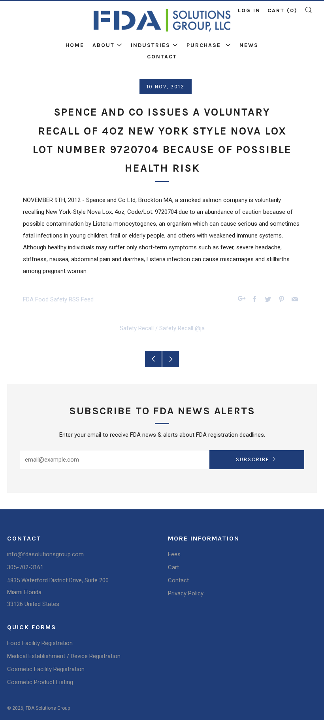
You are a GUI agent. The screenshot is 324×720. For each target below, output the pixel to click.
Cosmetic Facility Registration (46, 669)
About (103, 45)
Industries (150, 45)
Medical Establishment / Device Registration (64, 656)
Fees (174, 554)
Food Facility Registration (40, 643)
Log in (249, 10)
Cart (173, 567)
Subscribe (252, 459)
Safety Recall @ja (182, 328)
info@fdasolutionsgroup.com (45, 554)
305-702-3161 (25, 567)
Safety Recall (137, 328)
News (248, 45)
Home (75, 45)
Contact (162, 56)
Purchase (204, 45)
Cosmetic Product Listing (40, 682)
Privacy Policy (185, 593)
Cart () (282, 10)
